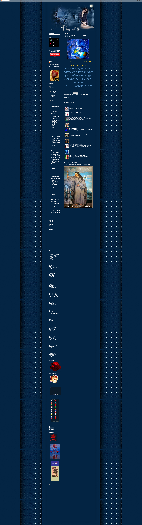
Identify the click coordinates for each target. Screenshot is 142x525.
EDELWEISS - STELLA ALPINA (73, 133)
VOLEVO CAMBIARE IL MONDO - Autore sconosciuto (54, 173)
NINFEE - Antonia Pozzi (54, 204)
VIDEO (51, 356)
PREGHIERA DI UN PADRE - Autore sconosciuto (55, 129)
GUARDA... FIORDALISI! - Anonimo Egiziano (55, 111)
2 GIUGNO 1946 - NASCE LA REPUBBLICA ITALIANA (77, 155)
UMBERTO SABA (52, 353)
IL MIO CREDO (52, 309)
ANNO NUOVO (52, 265)
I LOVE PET (52, 305)
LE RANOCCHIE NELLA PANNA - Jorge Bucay (54, 151)
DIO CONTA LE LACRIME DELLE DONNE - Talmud (77, 117)
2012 (51, 225)
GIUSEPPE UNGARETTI (54, 301)
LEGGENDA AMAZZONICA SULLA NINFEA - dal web (55, 200)
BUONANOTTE (52, 273)
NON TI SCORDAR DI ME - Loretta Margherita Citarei (55, 116)
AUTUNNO (52, 268)
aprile (52, 100)
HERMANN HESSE (53, 304)
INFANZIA (51, 310)
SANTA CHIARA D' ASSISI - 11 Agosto (71, 162)
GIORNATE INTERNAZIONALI (54, 300)
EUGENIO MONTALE (53, 287)
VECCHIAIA (86, 94)
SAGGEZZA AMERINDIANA (54, 343)
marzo (52, 101)
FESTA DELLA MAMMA (53, 294)
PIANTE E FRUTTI (53, 330)
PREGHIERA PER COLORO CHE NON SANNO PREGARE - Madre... (55, 168)
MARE (51, 318)
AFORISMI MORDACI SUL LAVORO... (75, 112)
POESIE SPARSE (52, 336)
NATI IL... (51, 321)
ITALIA (51, 312)
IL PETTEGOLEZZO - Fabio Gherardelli (55, 119)
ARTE (51, 266)
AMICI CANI (52, 260)
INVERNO (51, 311)
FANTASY (51, 288)
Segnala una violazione (53, 250)
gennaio (52, 216)
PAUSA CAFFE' (52, 329)
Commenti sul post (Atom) (70, 102)
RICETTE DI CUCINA (53, 340)
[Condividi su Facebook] (76, 93)
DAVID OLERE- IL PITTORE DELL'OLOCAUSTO (76, 139)
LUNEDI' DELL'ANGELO (73, 123)
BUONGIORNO (52, 275)
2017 (51, 219)
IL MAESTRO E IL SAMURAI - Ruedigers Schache (55, 211)
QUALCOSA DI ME (53, 339)
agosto (52, 95)
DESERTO (51, 284)
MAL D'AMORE (52, 317)
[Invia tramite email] (73, 93)
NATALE (51, 320)
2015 (51, 221)
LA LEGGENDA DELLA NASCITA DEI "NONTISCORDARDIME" (55, 114)
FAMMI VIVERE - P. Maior (55, 184)
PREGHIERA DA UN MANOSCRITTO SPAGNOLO (54, 194)
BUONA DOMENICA (53, 272)
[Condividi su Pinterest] (77, 93)
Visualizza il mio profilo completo (54, 66)
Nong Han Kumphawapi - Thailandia (55, 189)
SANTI (51, 347)
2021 (51, 86)
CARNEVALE (52, 276)
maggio (52, 99)
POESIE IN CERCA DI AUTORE (79, 94)
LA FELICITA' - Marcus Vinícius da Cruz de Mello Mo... (55, 191)
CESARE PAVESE (53, 277)
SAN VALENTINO (52, 346)
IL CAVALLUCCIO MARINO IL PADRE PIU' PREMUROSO (55, 137)
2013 (51, 224)
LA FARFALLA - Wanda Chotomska (54, 123)
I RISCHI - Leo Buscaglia (55, 163)
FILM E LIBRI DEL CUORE (54, 296)
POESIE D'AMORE (53, 331)
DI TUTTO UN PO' (53, 285)
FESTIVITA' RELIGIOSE (53, 295)
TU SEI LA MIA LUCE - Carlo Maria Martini (55, 179)
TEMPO (51, 352)
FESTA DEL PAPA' (53, 293)
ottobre (52, 92)
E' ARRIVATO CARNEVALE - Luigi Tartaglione (55, 197)
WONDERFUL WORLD (53, 357)
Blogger (75, 517)
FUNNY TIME (52, 297)
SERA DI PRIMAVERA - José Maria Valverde (55, 121)
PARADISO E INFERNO (53, 327)
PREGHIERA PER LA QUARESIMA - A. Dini (54, 181)
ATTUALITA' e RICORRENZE (54, 267)
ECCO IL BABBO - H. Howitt (55, 135)
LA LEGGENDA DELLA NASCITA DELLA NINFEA (55, 202)
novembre (52, 91)
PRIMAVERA (52, 338)
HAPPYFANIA (52, 303)
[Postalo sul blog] (74, 93)
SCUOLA (51, 348)
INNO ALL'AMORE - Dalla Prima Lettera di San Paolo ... (55, 107)
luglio (52, 96)
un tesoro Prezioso (53, 354)
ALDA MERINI (52, 259)
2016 (51, 220)
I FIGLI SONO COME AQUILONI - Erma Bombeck (55, 133)
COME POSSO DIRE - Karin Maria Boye (55, 162)
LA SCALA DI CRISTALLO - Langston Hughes (55, 147)
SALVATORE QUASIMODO (54, 345)
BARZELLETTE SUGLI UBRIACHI (74, 128)
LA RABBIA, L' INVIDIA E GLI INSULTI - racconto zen (55, 213)
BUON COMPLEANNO (53, 269)
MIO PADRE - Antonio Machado (54, 145)
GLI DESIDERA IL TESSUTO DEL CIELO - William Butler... (55, 187)
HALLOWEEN (52, 302)
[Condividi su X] (75, 93)
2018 (51, 217)
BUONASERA (52, 274)
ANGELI (51, 264)
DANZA (51, 283)
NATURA (51, 322)
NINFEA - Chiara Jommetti (55, 203)
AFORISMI (51, 258)
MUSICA (51, 319)
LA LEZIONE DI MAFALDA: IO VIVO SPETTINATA (76, 144)
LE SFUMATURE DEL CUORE (54, 313)
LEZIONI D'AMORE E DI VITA (71, 94)
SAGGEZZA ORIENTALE (54, 344)
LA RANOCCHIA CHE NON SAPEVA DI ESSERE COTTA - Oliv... (55, 155)
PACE (51, 326)
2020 (51, 87)
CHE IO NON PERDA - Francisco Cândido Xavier (55, 165)
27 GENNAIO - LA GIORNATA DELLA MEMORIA (54, 255)
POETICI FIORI (52, 337)
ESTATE (51, 286)
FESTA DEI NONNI (53, 292)
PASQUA (51, 328)
